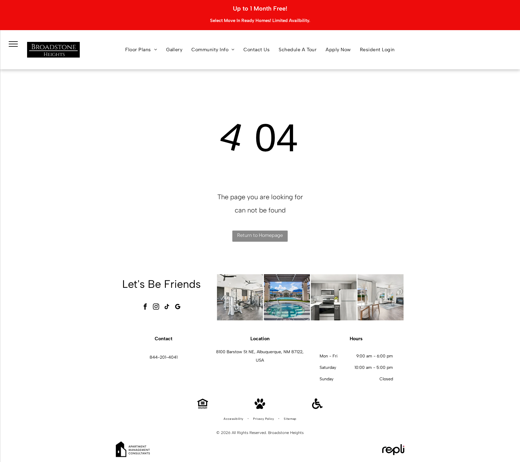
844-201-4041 (164, 357)
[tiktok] (167, 307)
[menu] (13, 44)
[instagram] (156, 307)
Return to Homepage (260, 235)
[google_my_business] (178, 307)
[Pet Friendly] (260, 407)
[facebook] (145, 307)
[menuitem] (141, 49)
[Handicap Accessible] (317, 407)
